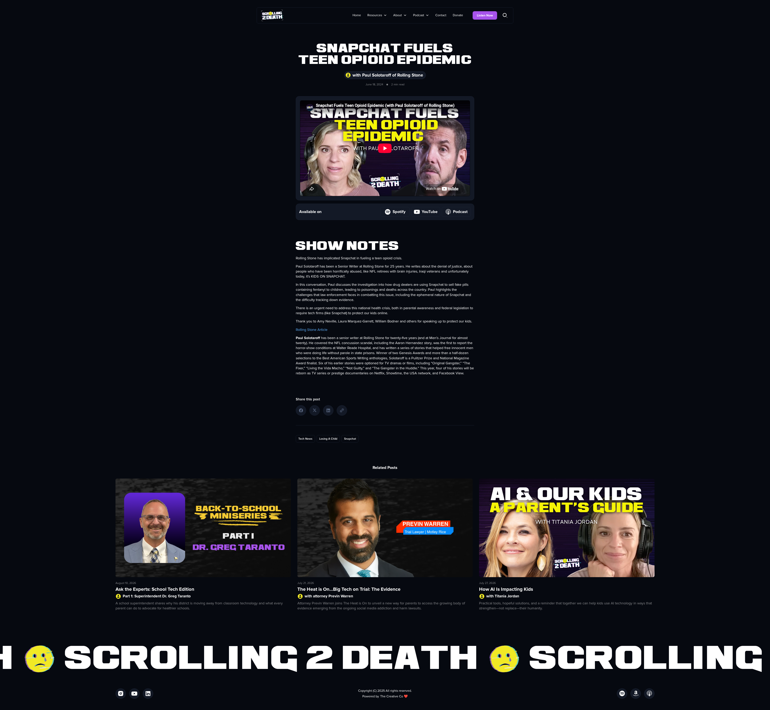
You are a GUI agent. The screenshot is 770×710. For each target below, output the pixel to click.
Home (357, 15)
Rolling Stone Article (311, 329)
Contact (440, 15)
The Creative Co (391, 696)
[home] (272, 15)
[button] (377, 15)
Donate (458, 15)
